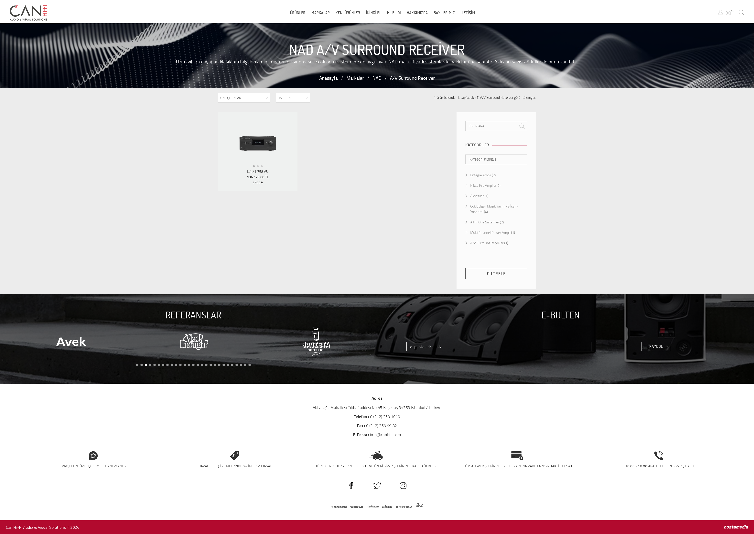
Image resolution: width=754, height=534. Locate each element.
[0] (732, 12)
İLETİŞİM (468, 13)
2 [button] (259, 167)
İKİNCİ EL (373, 13)
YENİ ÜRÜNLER (348, 13)
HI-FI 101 (394, 13)
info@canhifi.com (385, 434)
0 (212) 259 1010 (385, 416)
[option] (258, 143)
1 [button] (255, 167)
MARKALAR (320, 13)
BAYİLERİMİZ (444, 13)
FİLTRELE (496, 273)
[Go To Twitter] (377, 485)
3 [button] (263, 167)
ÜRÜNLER (298, 13)
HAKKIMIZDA (417, 13)
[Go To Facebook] (351, 485)
